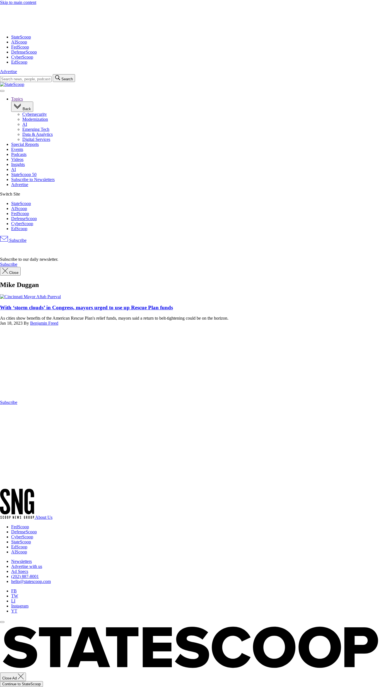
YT (14, 611)
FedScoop (20, 47)
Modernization (35, 119)
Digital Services (36, 139)
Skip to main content (18, 2)
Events (17, 149)
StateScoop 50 (24, 174)
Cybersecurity (34, 114)
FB (14, 591)
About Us (43, 517)
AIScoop (19, 42)
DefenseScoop (24, 52)
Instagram (19, 606)
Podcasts (18, 154)
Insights (18, 164)
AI (24, 124)
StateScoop (21, 37)
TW (14, 596)
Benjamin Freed (44, 323)
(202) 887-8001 (25, 576)
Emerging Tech (35, 129)
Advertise (8, 71)
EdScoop (19, 62)
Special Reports (25, 144)
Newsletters (21, 561)
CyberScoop (22, 57)
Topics (17, 99)
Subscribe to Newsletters (33, 179)
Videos (17, 159)
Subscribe (17, 240)
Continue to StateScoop (21, 684)
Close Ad (10, 678)
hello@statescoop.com (31, 581)
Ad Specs (19, 571)
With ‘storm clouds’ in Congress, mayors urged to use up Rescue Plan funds (86, 307)
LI (13, 601)
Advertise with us (26, 566)
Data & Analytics (37, 134)
